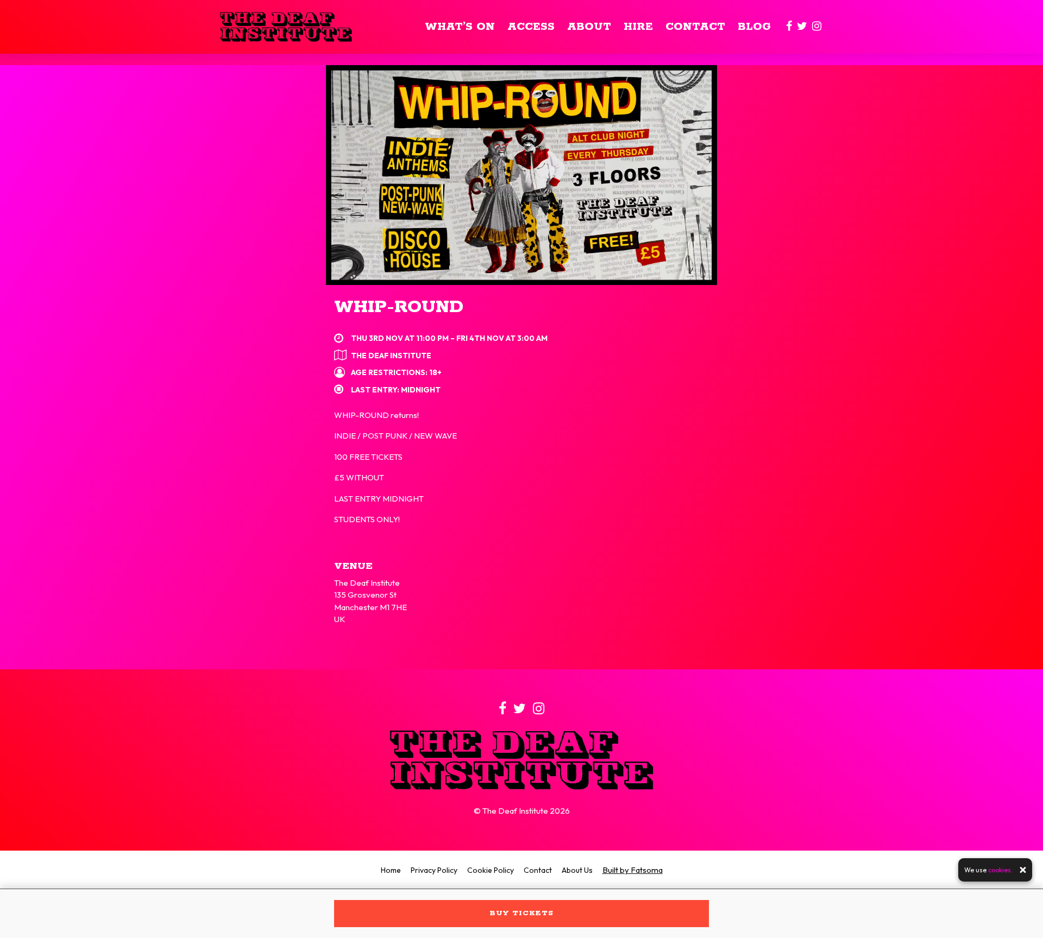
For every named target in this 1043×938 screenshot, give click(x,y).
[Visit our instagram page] (816, 27)
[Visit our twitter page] (802, 27)
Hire (638, 27)
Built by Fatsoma (632, 870)
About (589, 27)
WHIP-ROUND (398, 307)
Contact (695, 27)
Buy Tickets (521, 913)
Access (531, 27)
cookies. (1000, 870)
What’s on (460, 27)
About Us (577, 870)
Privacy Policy (434, 870)
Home (391, 870)
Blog (754, 27)
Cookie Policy (490, 870)
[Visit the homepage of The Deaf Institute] (286, 27)
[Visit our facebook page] (789, 27)
